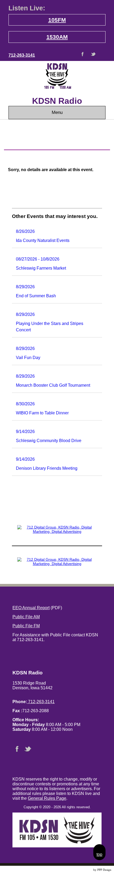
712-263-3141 (21, 55)
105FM (57, 20)
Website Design (83, 869)
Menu (57, 112)
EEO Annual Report (31, 607)
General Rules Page (47, 798)
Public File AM (26, 617)
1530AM (57, 37)
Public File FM (26, 626)
